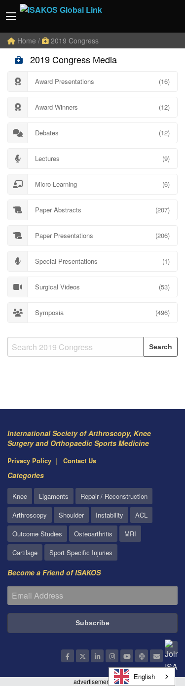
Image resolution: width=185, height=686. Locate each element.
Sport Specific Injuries (80, 552)
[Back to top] (153, 624)
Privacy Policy (29, 460)
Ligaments (54, 496)
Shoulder (71, 515)
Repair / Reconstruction (114, 496)
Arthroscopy (29, 515)
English (144, 676)
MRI (130, 533)
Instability (109, 515)
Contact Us (79, 460)
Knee (19, 496)
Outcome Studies (37, 533)
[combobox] (142, 676)
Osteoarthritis (93, 533)
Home (25, 40)
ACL (141, 515)
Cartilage (24, 552)
